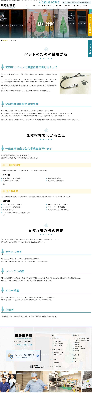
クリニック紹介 (58, 341)
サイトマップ (77, 361)
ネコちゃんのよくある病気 (82, 340)
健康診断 (77, 342)
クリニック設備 (58, 345)
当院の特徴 (58, 7)
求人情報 (77, 7)
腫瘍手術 (77, 344)
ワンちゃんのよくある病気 (82, 338)
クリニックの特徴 (58, 343)
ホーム (28, 7)
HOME (5, 40)
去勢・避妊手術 (79, 346)
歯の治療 (77, 350)
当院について (37, 7)
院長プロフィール (58, 352)
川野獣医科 (56, 362)
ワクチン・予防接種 (80, 348)
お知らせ (76, 358)
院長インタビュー (47, 7)
